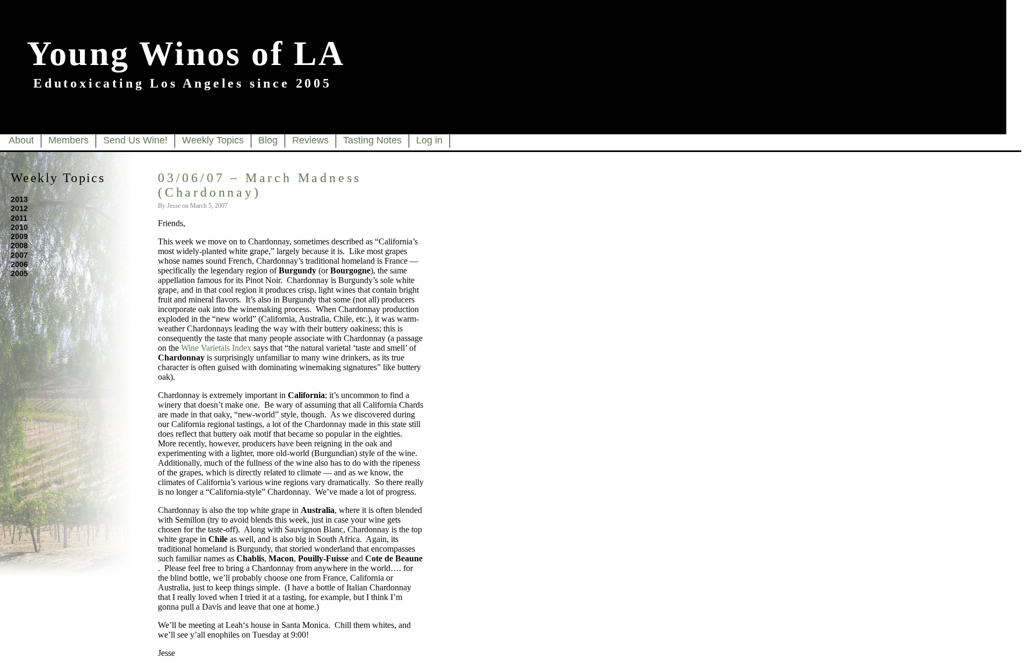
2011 (19, 218)
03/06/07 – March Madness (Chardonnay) (259, 185)
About (21, 140)
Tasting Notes (372, 140)
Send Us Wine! (135, 140)
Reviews (310, 140)
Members (68, 140)
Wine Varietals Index (216, 347)
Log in (429, 140)
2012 (19, 208)
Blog (268, 140)
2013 (19, 199)
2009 (19, 236)
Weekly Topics (213, 140)
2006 (19, 264)
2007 (19, 255)
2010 (19, 227)
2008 (19, 245)
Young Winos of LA (186, 53)
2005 (19, 273)
